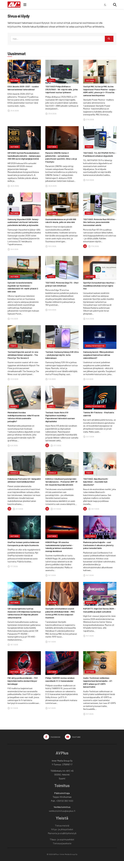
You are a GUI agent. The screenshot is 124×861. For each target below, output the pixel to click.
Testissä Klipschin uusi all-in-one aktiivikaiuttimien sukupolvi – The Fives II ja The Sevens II (23, 355)
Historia (90, 536)
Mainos (14, 406)
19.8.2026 (90, 180)
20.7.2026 (95, 509)
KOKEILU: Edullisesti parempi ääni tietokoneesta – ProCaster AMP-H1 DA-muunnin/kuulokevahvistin (61, 482)
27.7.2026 (57, 445)
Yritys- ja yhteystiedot (62, 829)
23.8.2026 (52, 113)
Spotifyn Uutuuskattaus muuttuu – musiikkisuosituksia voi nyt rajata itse (99, 285)
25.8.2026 (14, 110)
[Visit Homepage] (14, 5)
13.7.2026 (89, 714)
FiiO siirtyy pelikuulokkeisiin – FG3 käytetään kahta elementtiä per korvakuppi (23, 681)
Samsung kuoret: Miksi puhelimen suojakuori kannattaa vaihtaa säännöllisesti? (98, 355)
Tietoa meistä (62, 825)
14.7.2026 (52, 708)
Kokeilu (14, 473)
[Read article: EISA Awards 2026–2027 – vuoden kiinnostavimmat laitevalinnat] (24, 71)
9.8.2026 (89, 379)
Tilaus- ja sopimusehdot (62, 839)
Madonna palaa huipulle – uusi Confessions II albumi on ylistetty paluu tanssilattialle (98, 545)
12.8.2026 (14, 379)
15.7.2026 (90, 636)
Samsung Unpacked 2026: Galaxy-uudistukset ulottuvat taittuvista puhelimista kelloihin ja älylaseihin (23, 222)
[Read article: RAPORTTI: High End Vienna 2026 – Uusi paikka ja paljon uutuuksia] (99, 594)
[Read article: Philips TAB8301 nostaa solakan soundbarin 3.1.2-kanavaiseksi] (62, 663)
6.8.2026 (14, 445)
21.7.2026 (19, 509)
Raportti (91, 603)
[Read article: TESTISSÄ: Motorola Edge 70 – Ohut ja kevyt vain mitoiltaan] (62, 268)
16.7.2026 (52, 575)
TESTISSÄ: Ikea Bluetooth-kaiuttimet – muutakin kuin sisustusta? (95, 482)
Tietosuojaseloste (62, 843)
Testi (51, 80)
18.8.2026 (52, 246)
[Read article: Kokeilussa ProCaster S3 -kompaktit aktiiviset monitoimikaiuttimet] (24, 464)
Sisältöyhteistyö (95, 346)
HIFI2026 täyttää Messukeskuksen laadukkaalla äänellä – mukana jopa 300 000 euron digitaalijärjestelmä (24, 156)
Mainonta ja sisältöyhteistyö (62, 833)
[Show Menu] (24, 4)
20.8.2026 (14, 186)
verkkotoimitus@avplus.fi (62, 810)
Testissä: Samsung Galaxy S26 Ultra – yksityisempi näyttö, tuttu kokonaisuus (61, 355)
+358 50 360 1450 (64, 800)
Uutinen (14, 80)
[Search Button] (114, 4)
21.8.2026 (90, 119)
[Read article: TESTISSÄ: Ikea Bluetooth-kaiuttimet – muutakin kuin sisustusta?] (99, 464)
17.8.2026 (95, 246)
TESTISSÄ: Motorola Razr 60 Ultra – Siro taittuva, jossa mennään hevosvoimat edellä (99, 222)
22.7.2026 (90, 436)
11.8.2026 (52, 379)
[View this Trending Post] (85, 246)
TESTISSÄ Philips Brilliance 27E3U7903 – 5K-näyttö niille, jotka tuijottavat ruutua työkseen (61, 89)
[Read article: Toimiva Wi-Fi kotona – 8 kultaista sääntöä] (99, 397)
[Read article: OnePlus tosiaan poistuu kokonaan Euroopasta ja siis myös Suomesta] (24, 527)
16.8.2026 (52, 310)
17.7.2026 (14, 566)
